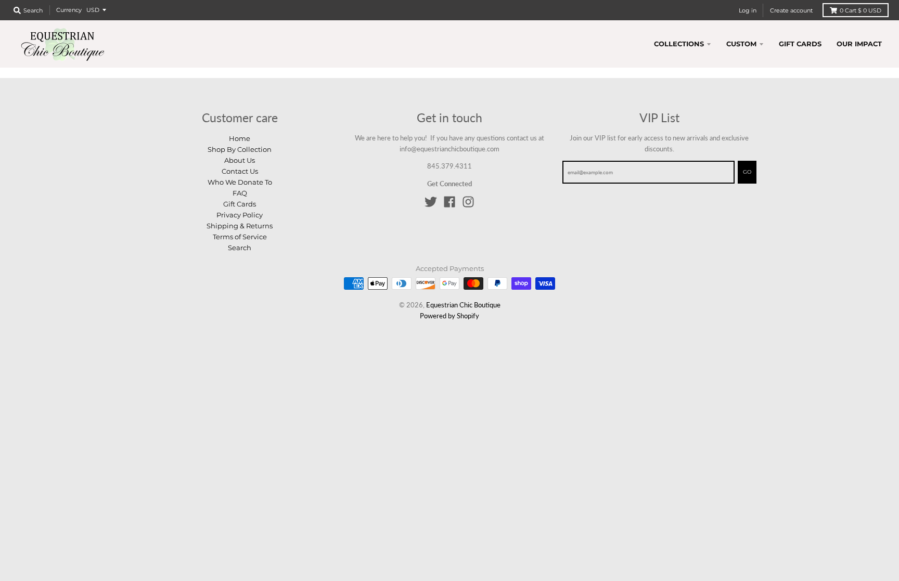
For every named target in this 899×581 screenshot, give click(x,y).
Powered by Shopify (449, 316)
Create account (791, 10)
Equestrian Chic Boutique (463, 305)
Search (239, 247)
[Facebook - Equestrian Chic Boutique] (449, 202)
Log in (747, 10)
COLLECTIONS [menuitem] (679, 44)
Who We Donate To (240, 182)
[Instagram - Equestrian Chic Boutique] (468, 202)
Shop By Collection (240, 149)
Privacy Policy (239, 215)
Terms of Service (240, 237)
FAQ (240, 193)
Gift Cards (239, 204)
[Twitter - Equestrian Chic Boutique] (431, 202)
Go (747, 172)
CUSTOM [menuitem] (741, 44)
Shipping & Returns (240, 226)
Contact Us (240, 171)
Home (239, 138)
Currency (69, 10)
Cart (860, 10)
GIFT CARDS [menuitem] (800, 44)
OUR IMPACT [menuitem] (859, 44)
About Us (239, 160)
